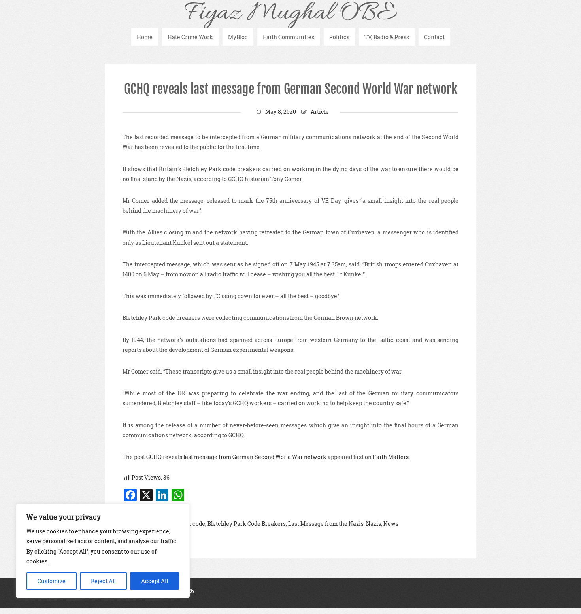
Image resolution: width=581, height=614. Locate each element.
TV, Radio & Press (386, 37)
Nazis (373, 523)
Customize (52, 581)
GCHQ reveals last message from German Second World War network (290, 89)
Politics (339, 37)
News (390, 523)
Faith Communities (288, 37)
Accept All (154, 581)
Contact (434, 37)
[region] (103, 551)
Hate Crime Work (190, 37)
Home (145, 37)
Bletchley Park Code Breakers (247, 523)
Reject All (103, 581)
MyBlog (238, 37)
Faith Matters (391, 457)
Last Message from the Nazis (326, 523)
